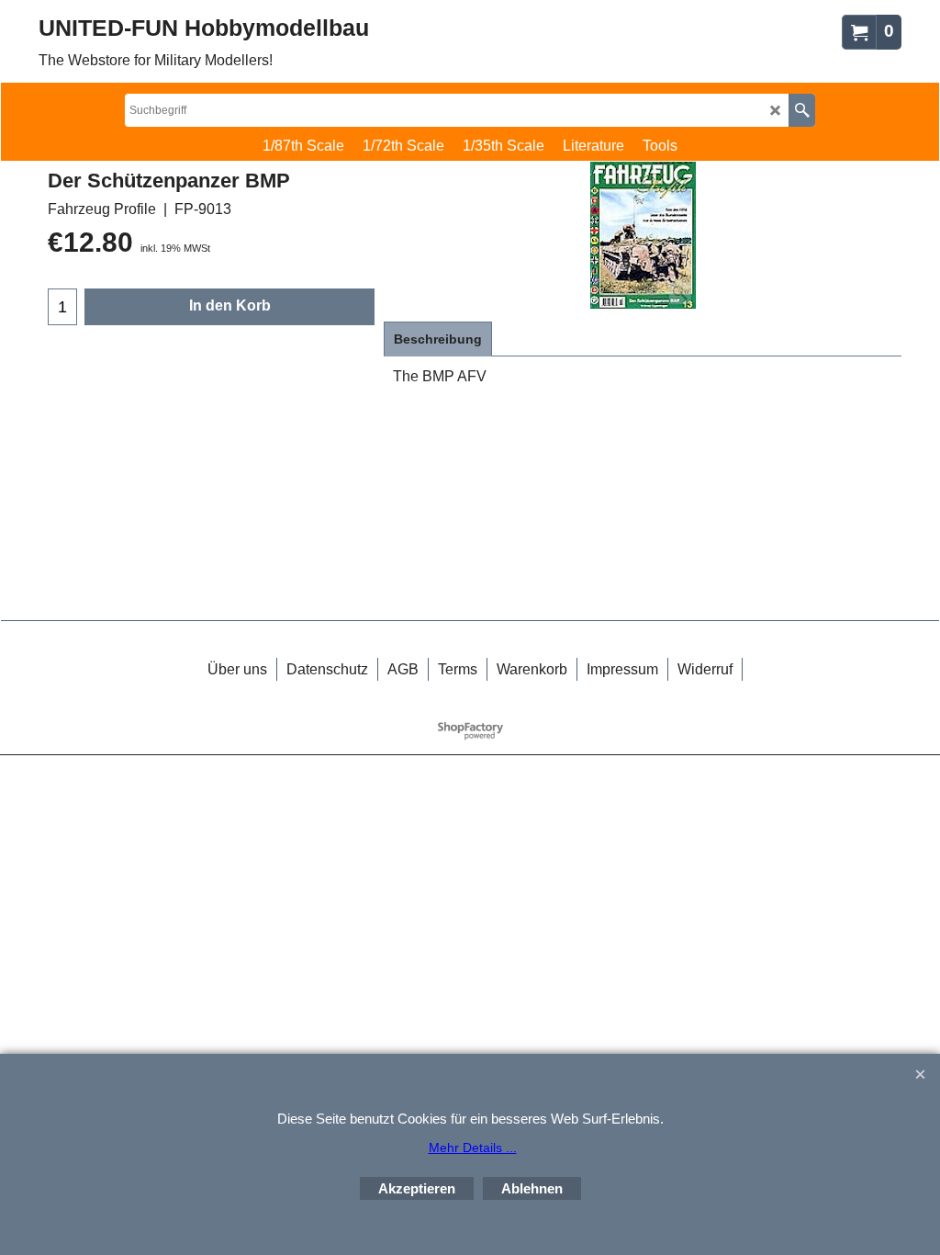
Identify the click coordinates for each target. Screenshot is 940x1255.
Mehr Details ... (473, 1147)
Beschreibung (438, 339)
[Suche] (802, 110)
